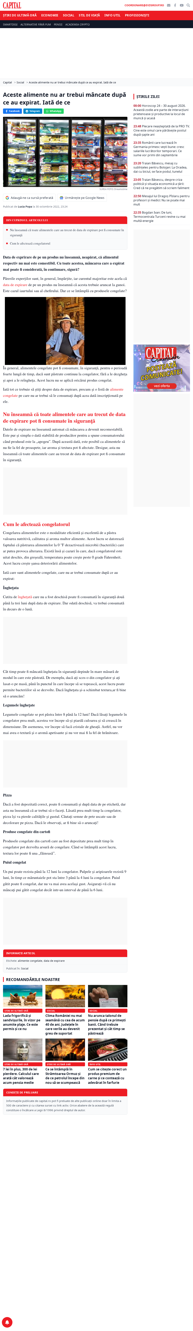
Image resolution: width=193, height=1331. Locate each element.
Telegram (34, 111)
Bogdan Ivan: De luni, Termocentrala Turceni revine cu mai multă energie (159, 216)
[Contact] (168, 5)
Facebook (14, 111)
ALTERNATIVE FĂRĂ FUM (36, 24)
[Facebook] (175, 5)
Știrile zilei (147, 96)
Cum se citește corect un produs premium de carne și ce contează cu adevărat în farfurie (107, 1076)
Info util (112, 15)
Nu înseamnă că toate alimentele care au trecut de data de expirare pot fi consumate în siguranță (67, 232)
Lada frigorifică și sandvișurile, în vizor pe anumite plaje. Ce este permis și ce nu (21, 1022)
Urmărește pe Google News (84, 198)
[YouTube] (182, 5)
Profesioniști (137, 15)
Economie (49, 15)
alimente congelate (30, 960)
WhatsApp (55, 111)
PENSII (58, 24)
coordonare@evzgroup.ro (144, 5)
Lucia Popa (25, 206)
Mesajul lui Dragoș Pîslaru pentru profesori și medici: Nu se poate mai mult (161, 200)
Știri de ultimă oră (20, 15)
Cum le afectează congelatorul (30, 243)
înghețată (25, 596)
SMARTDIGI (10, 24)
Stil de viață (89, 15)
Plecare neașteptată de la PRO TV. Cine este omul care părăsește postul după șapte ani (161, 130)
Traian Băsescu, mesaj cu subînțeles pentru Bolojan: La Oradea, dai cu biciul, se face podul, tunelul (160, 167)
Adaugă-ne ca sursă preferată (32, 198)
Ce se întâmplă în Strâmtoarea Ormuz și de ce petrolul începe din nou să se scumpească (64, 1076)
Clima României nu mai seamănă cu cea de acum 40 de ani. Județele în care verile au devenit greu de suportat (65, 1024)
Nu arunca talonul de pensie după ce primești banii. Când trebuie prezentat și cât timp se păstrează (107, 1024)
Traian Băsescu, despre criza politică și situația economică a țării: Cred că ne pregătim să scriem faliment (161, 184)
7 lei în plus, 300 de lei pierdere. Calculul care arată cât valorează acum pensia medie (21, 1076)
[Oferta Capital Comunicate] (161, 368)
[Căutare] (188, 5)
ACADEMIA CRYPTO (77, 24)
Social (68, 15)
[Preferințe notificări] (7, 1322)
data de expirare (15, 284)
